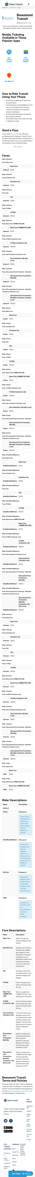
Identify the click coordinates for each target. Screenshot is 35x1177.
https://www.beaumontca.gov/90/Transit (20, 1091)
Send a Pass (14, 134)
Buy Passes (17, 1174)
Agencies (5, 7)
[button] (28, 4)
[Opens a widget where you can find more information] (26, 1173)
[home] (13, 4)
